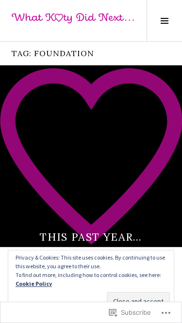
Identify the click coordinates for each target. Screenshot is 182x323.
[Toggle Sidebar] (164, 20)
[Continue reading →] (91, 156)
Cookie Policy (34, 283)
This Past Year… (91, 237)
